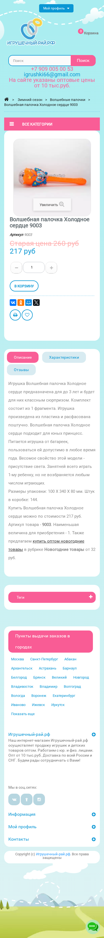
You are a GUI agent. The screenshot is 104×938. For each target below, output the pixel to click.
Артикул (16, 234)
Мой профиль (22, 826)
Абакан (70, 659)
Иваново (18, 705)
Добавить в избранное (27, 315)
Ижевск (38, 705)
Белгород (19, 677)
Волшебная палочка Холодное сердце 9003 (41, 105)
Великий (59, 677)
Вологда (18, 695)
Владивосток (22, 686)
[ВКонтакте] (13, 302)
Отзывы (21, 370)
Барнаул (70, 668)
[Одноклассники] (20, 302)
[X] (36, 302)
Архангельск (21, 668)
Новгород (81, 677)
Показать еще (23, 714)
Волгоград (72, 686)
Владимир (48, 686)
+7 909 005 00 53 (52, 69)
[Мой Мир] (28, 302)
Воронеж (38, 695)
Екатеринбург (64, 695)
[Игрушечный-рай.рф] (31, 32)
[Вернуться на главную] (6, 99)
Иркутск (58, 705)
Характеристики (64, 357)
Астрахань (47, 668)
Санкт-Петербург (44, 659)
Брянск (39, 677)
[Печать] (15, 315)
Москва (17, 659)
